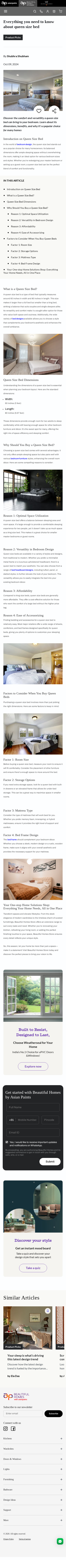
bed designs (18, 319)
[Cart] (60, 11)
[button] (26, 180)
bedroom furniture (19, 458)
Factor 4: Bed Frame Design (25, 263)
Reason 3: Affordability (23, 226)
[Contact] (41, 11)
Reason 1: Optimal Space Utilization (29, 213)
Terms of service (25, 1539)
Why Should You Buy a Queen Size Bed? (27, 207)
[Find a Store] (54, 11)
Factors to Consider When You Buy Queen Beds (32, 238)
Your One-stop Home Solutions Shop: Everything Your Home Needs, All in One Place (30, 271)
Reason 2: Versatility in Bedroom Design (32, 220)
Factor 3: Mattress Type (23, 257)
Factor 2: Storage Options (24, 251)
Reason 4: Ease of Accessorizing (27, 232)
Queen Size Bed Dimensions (21, 201)
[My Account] (47, 11)
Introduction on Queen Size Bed (23, 189)
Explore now (33, 1066)
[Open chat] (60, 1541)
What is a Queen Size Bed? (20, 195)
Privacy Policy (8, 1539)
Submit (50, 1161)
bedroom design (24, 144)
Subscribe (53, 1413)
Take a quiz (33, 1268)
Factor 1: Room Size (21, 244)
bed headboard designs (22, 570)
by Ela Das (13, 1375)
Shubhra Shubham (18, 56)
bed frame (12, 839)
